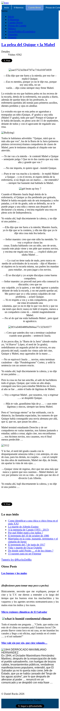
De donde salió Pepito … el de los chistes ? (30, 550)
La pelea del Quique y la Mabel (28, 44)
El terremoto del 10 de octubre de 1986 (28, 535)
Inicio (6, 7)
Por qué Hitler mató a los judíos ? (25, 532)
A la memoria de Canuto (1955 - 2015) (28, 529)
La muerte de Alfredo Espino (23, 526)
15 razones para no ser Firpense (24, 553)
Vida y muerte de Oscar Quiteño (25, 547)
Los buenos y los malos (14, 573)
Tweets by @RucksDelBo (16, 560)
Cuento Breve (34, 7)
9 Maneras (19, 7)
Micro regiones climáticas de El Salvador (24, 612)
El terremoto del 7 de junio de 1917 (26, 544)
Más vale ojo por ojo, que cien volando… (24, 642)
